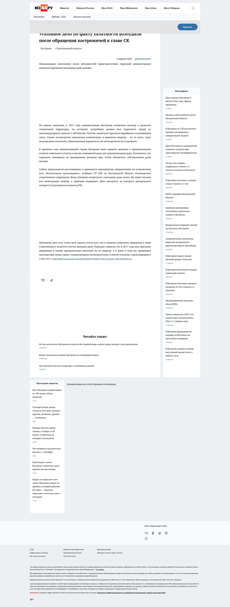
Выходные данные (104, 549)
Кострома (46, 48)
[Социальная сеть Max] (146, 538)
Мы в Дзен (150, 8)
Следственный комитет (69, 48)
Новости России (85, 8)
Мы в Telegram (172, 8)
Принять (187, 27)
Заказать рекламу (82, 16)
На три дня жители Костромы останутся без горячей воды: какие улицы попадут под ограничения (88, 346)
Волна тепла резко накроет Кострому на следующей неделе (69, 356)
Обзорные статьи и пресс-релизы (109, 553)
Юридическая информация (73, 549)
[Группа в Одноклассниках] (153, 533)
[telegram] (52, 280)
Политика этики (69, 556)
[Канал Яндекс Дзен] (166, 533)
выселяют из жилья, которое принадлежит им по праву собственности (92, 258)
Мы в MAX (107, 8)
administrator (143, 58)
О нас (32, 549)
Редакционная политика (72, 553)
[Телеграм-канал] (159, 533)
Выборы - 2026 (59, 16)
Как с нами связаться (38, 556)
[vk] (43, 280)
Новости (64, 8)
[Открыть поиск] (193, 8)
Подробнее (100, 569)
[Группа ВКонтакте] (146, 533)
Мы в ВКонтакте (129, 8)
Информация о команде (39, 553)
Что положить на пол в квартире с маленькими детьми (66, 367)
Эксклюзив (39, 16)
